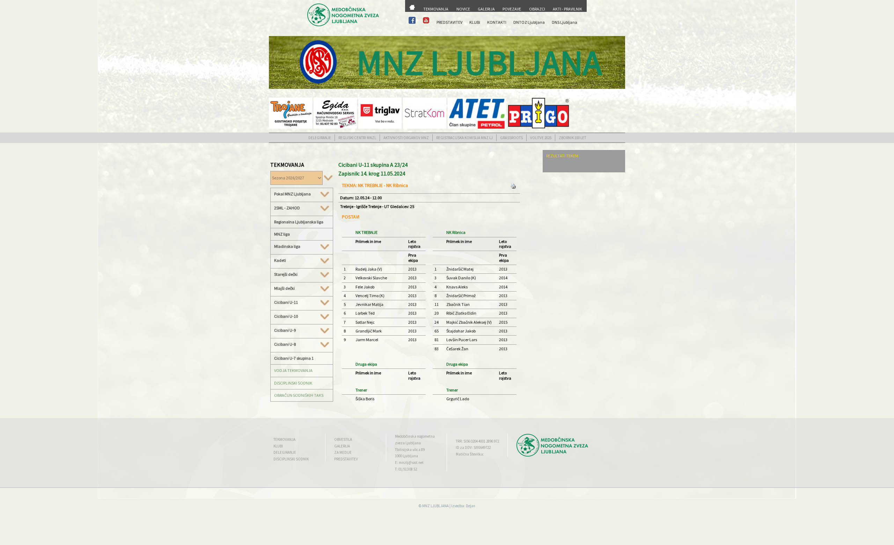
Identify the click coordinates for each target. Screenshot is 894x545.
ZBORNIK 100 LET (572, 137)
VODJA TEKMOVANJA (293, 370)
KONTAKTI (496, 22)
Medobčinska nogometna (415, 436)
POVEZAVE (512, 9)
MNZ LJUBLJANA (435, 505)
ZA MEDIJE (343, 452)
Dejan (470, 505)
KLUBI (474, 22)
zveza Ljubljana (408, 442)
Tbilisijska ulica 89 (410, 449)
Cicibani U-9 (285, 330)
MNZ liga (282, 234)
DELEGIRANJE (319, 137)
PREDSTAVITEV (449, 22)
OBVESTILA (343, 439)
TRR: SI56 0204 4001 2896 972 (477, 441)
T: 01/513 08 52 (406, 469)
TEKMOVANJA (435, 9)
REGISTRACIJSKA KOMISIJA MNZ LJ (464, 137)
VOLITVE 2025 (540, 137)
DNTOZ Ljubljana (529, 22)
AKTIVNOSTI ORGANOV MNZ (406, 137)
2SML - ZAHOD (287, 208)
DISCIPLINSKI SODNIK (293, 383)
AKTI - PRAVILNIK (567, 9)
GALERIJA (486, 9)
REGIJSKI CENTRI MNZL (357, 137)
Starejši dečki (286, 274)
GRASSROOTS (511, 137)
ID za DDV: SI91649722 (473, 447)
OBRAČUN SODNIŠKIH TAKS (298, 395)
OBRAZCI (537, 9)
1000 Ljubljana (406, 455)
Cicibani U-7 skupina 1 (294, 358)
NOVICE (463, 9)
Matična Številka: (470, 454)
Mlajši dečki (284, 288)
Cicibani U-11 (286, 302)
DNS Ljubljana (564, 22)
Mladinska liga (287, 246)
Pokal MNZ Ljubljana (292, 194)
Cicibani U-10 (286, 316)
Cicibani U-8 (285, 344)
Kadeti (280, 260)
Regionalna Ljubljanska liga (298, 221)
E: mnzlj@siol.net (409, 462)
